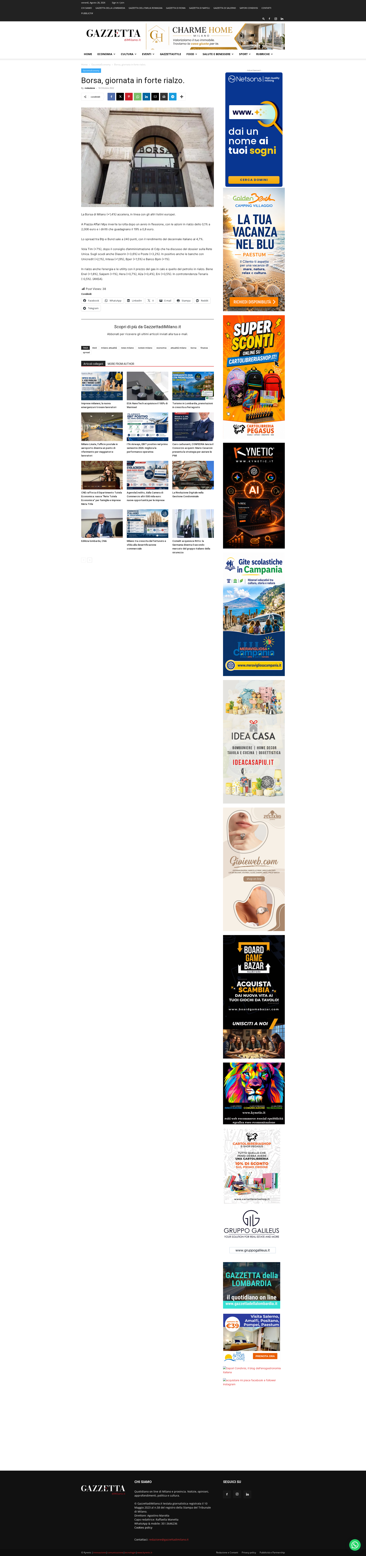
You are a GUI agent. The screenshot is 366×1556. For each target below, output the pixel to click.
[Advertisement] (254, 1431)
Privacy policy (249, 1552)
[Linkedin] (282, 18)
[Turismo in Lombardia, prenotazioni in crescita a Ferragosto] (193, 386)
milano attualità (109, 347)
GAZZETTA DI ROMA (175, 7)
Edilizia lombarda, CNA (94, 541)
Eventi (146, 54)
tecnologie (130, 1552)
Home (88, 54)
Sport (243, 54)
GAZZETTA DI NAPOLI (199, 7)
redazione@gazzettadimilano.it (169, 1539)
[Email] (155, 96)
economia (161, 347)
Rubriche (263, 54)
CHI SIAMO (86, 7)
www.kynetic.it (144, 1552)
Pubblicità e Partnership (272, 1552)
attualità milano (178, 347)
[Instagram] (276, 18)
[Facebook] (269, 18)
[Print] (164, 96)
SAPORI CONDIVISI (249, 7)
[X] (120, 96)
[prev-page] (83, 560)
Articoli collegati (93, 363)
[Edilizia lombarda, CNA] (102, 523)
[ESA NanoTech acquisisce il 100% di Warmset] (147, 386)
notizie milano (145, 347)
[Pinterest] (129, 96)
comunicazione (115, 1552)
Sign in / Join (118, 2)
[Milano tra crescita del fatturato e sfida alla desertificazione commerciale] (147, 523)
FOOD (190, 54)
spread (86, 352)
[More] (182, 96)
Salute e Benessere (216, 54)
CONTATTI (266, 7)
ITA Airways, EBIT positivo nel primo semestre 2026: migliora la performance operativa (147, 448)
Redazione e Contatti (227, 1552)
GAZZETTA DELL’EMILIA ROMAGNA (145, 7)
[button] (263, 18)
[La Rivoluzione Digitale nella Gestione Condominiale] (193, 475)
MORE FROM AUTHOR (121, 363)
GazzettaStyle (170, 54)
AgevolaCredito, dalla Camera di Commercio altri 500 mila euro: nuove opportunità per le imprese (146, 496)
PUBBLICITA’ (87, 13)
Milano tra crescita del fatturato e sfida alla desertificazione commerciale (146, 545)
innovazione (99, 1552)
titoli (94, 347)
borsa (193, 347)
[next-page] (89, 560)
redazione (90, 88)
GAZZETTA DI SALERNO (225, 7)
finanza (204, 347)
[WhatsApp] (137, 96)
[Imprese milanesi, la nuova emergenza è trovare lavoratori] (102, 386)
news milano (127, 347)
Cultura (127, 54)
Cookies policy (143, 1527)
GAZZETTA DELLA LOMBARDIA (110, 7)
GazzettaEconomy (101, 64)
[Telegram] (173, 96)
